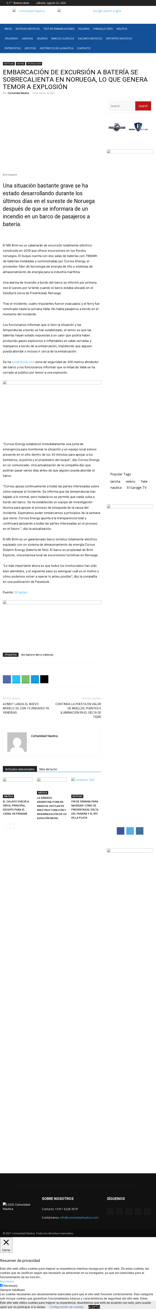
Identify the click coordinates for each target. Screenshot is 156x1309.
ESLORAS (84, 28)
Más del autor (48, 769)
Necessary (10, 1285)
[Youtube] (150, 3)
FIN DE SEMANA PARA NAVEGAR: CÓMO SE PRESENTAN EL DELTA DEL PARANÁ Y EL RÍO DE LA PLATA (85, 809)
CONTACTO (84, 48)
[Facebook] (123, 3)
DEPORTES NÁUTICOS (119, 38)
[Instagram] (130, 3)
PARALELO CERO (103, 28)
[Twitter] (143, 3)
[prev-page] (5, 826)
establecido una (23, 362)
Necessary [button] (7, 1281)
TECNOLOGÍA (34, 63)
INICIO (8, 28)
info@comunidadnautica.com (79, 1217)
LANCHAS (27, 38)
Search (143, 106)
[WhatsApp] (26, 679)
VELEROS (42, 38)
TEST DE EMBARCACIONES (59, 28)
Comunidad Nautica (18, 92)
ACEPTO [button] (94, 1307)
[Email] (44, 679)
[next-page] (11, 826)
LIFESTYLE (30, 48)
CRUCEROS (11, 38)
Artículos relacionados (20, 769)
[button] (148, 29)
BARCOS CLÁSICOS (62, 38)
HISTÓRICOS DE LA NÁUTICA (56, 48)
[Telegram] (35, 679)
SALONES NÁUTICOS (90, 38)
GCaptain (21, 592)
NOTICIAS (9, 63)
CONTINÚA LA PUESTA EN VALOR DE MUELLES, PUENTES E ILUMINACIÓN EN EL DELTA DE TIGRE (78, 710)
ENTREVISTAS (13, 48)
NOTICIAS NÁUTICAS (28, 28)
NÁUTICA (122, 28)
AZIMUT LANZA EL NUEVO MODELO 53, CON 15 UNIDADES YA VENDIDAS (26, 708)
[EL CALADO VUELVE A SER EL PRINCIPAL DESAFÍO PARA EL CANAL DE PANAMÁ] (18, 788)
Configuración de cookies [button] (66, 1307)
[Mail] (137, 3)
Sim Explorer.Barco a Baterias (37, 654)
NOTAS (20, 63)
